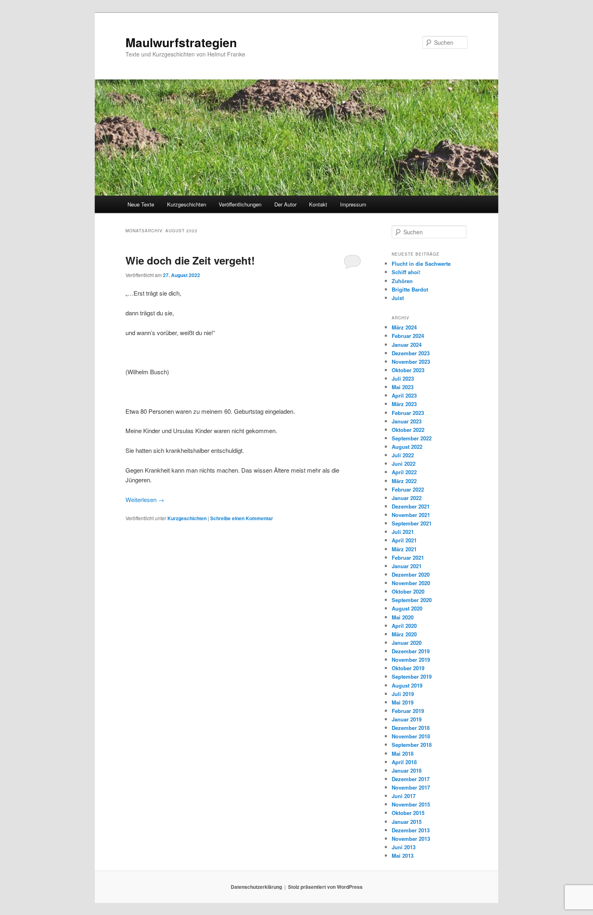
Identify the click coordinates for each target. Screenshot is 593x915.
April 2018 (404, 762)
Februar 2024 (408, 336)
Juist (398, 298)
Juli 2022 (403, 455)
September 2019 (412, 676)
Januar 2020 (407, 642)
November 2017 (411, 787)
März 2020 (404, 634)
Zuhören (402, 281)
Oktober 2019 (408, 668)
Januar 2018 (407, 770)
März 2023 (404, 404)
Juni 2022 (404, 463)
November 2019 (411, 659)
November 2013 (411, 838)
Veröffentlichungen (240, 204)
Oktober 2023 (408, 370)
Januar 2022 (407, 498)
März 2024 (404, 327)
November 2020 (411, 583)
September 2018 (412, 744)
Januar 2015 (407, 821)
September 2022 (412, 438)
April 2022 (404, 472)
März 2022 (404, 481)
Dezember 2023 (411, 353)
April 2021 (404, 540)
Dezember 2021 (411, 506)
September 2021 (412, 523)
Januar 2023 (407, 421)
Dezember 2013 (411, 830)
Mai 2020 (402, 617)
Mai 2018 (402, 753)
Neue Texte (140, 204)
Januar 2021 (407, 566)
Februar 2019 (408, 711)
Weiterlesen (144, 499)
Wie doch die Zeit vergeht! (190, 260)
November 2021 (411, 515)
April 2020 (404, 625)
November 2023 (411, 361)
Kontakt (318, 204)
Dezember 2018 (411, 728)
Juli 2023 (403, 378)
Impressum (353, 204)
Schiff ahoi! (406, 272)
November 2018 (411, 736)
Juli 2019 (403, 694)
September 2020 (412, 600)
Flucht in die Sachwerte (421, 263)
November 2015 (411, 804)
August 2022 (407, 446)
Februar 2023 (408, 413)
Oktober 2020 (408, 591)
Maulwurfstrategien (181, 42)
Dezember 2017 (411, 779)
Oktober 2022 (408, 430)
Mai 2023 (402, 387)
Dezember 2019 (411, 651)
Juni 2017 (404, 796)
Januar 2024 (407, 344)
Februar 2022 (408, 489)
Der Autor (285, 204)
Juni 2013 (404, 847)
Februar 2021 (408, 557)
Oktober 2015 (408, 813)
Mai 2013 (402, 855)
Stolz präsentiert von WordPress (325, 886)
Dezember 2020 (411, 574)
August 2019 (407, 685)
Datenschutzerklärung (256, 886)
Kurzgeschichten (186, 204)
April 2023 (404, 395)
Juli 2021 (403, 532)
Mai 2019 (402, 702)
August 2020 (407, 608)
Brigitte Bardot (410, 289)
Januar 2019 (407, 719)
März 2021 (404, 549)
